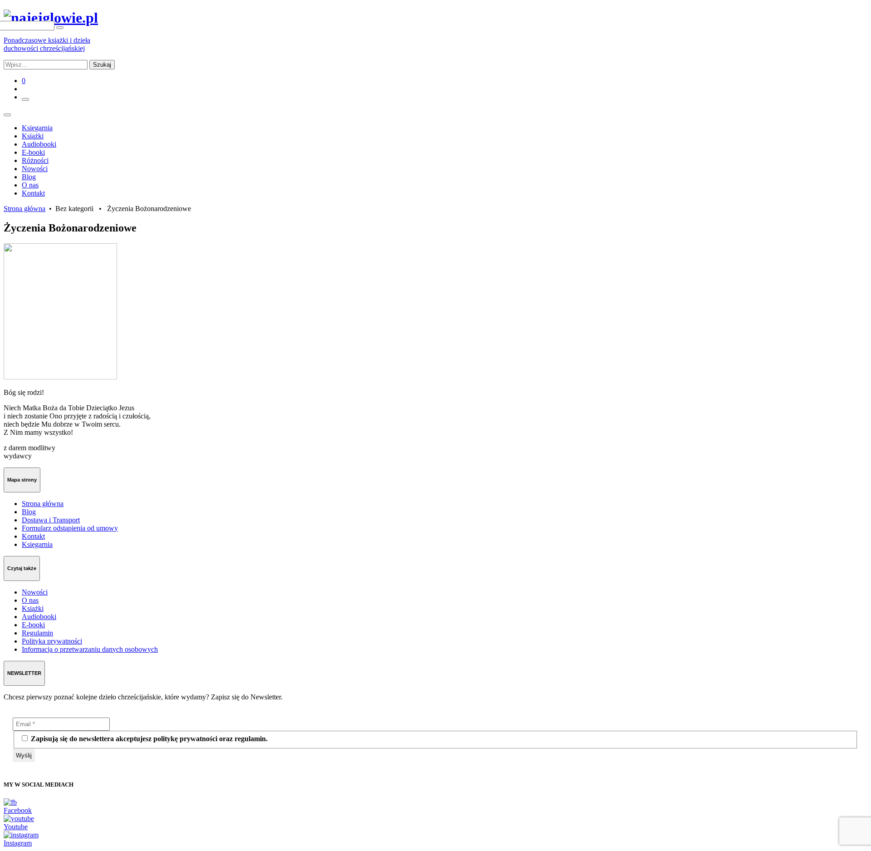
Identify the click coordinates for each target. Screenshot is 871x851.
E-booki (33, 152)
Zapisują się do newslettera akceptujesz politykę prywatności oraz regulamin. (148, 739)
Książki (33, 136)
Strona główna (24, 208)
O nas (30, 185)
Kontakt (33, 193)
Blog (29, 177)
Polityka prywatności (52, 641)
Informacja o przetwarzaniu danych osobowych (90, 649)
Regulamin (37, 633)
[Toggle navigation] (7, 114)
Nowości (35, 168)
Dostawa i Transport (51, 520)
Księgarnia (37, 128)
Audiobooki (39, 144)
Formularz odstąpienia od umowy (70, 528)
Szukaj (102, 64)
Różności (35, 160)
